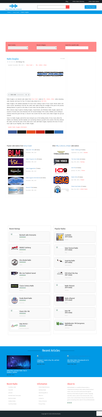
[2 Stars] (9, 62)
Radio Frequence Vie (31, 159)
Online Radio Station (93, 1)
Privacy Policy (42, 404)
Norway (82, 162)
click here (43, 101)
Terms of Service (43, 401)
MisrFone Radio (12, 398)
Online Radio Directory (78, 1)
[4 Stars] (13, 62)
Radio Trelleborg (75, 149)
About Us (41, 395)
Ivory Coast (16, 12)
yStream (10, 392)
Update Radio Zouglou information (17, 127)
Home (9, 12)
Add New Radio (90, 7)
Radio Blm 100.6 (30, 149)
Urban (45, 65)
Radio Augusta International (33, 177)
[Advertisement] (51, 27)
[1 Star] (7, 62)
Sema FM (10, 390)
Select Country (11, 45)
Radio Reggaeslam (31, 168)
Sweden (86, 152)
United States (83, 189)
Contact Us (41, 398)
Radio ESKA (74, 177)
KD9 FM (73, 167)
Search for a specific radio (72, 45)
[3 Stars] (11, 62)
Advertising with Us (43, 392)
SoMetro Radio (12, 401)
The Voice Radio (75, 159)
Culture (40, 65)
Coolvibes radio (12, 387)
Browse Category (41, 45)
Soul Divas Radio (12, 404)
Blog (66, 1)
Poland (82, 180)
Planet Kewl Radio (76, 186)
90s (37, 65)
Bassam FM (29, 187)
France (83, 170)
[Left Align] (67, 7)
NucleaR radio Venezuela (14, 395)
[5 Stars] (14, 62)
